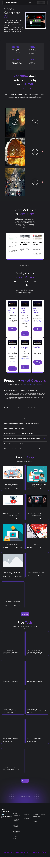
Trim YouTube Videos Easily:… (10, 767)
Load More (25, 614)
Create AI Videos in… (32, 709)
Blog (30, 2)
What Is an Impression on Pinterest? (36, 572)
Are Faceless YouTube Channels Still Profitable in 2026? (12, 543)
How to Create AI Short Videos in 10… (12, 573)
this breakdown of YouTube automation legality (15, 402)
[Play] (15, 122)
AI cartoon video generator (25, 358)
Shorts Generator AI (12, 3)
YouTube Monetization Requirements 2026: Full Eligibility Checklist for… (36, 485)
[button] (7, 122)
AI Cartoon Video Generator (10, 680)
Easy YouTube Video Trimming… (35, 738)
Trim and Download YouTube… (10, 738)
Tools (34, 2)
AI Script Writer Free (8, 709)
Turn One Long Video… (32, 680)
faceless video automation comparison (32, 384)
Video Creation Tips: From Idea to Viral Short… (12, 485)
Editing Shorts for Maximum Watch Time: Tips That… (12, 514)
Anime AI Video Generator (33, 650)
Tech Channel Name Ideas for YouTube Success (12, 602)
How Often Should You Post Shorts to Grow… (36, 543)
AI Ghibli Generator (8, 650)
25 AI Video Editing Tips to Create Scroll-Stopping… (36, 514)
